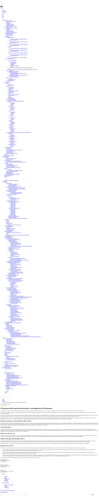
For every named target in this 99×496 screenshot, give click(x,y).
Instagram (12, 490)
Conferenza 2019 (11, 92)
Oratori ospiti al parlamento (11, 363)
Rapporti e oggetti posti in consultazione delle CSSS (19, 44)
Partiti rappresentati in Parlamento (12, 153)
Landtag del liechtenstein (13, 141)
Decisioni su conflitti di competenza (14, 239)
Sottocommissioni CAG (15, 42)
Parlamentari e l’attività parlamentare (15, 306)
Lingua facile (4, 12)
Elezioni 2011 (13, 213)
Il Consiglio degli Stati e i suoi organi (15, 269)
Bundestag (10, 133)
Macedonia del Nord (10, 388)
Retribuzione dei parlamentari (13, 305)
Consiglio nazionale (14, 266)
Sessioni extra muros (12, 191)
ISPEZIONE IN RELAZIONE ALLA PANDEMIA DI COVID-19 (22, 67)
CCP (9, 195)
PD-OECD (8, 379)
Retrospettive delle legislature (11, 190)
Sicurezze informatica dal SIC (13, 90)
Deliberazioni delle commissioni (16, 333)
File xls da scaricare (10, 159)
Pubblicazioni (11, 78)
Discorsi (6, 362)
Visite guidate (9, 339)
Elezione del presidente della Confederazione (18, 258)
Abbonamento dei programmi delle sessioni (16, 170)
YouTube (9, 490)
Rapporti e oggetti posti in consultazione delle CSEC (19, 52)
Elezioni (10, 257)
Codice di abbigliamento (15, 311)
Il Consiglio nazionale (8, 20)
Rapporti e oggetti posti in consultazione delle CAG (19, 41)
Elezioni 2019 (13, 209)
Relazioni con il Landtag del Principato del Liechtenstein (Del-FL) (17, 384)
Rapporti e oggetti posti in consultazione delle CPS (19, 54)
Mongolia (8, 387)
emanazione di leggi (14, 253)
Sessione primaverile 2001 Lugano (16, 192)
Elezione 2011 (13, 205)
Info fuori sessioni (9, 340)
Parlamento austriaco (12, 144)
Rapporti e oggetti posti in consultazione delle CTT (19, 48)
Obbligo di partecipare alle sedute (16, 312)
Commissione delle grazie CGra (14, 71)
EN (3, 17)
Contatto (3, 11)
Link (9, 93)
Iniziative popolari (14, 295)
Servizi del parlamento (12, 288)
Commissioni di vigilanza (11, 58)
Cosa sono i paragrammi (10, 166)
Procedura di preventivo (15, 242)
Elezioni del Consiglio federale (14, 216)
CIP (9, 56)
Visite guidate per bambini (11, 342)
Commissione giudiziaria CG (13, 72)
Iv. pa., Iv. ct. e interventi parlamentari (15, 281)
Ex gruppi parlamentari (12, 185)
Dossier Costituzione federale (13, 332)
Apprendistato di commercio (11, 358)
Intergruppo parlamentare (11, 327)
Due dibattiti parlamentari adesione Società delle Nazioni (20, 335)
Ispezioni (10, 97)
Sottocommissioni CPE (14, 39)
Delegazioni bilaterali (8, 380)
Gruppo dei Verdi (9, 151)
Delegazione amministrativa (11, 99)
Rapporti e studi (9, 326)
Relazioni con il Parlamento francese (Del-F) (14, 382)
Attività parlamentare (5, 156)
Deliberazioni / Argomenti (11, 348)
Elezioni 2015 (13, 214)
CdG (9, 61)
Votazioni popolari (8, 346)
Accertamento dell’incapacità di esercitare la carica (19, 297)
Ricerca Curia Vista (8, 175)
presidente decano (14, 263)
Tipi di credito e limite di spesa (16, 244)
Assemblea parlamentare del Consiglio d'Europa (14, 377)
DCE (9, 111)
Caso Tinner (11, 88)
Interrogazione (13, 282)
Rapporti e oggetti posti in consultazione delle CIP (19, 57)
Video (12, 115)
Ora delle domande (14, 283)
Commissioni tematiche (10, 37)
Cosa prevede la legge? (14, 199)
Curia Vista (6, 162)
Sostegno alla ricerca (10, 350)
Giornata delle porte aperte (11, 343)
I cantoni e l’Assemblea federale (14, 301)
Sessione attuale (9, 169)
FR (3, 14)
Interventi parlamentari (14, 298)
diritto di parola (13, 313)
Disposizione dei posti (10, 25)
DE (3, 13)
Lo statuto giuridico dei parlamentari (14, 316)
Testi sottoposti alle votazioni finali (12, 171)
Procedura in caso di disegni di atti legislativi (16, 280)
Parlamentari (9, 304)
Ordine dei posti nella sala (15, 314)
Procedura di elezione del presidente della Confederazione (18, 218)
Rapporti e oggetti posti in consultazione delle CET (19, 50)
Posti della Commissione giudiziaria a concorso (18, 73)
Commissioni (7, 36)
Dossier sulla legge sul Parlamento (14, 330)
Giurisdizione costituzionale (15, 300)
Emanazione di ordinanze (15, 256)
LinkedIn (2, 490)
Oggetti (8, 221)
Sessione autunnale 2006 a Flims (16, 193)
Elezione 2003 (13, 203)
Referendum (13, 294)
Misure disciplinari (14, 309)
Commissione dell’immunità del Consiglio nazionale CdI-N (18, 75)
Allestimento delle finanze (13, 241)
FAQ (7, 391)
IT (2, 15)
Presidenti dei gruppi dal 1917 (13, 184)
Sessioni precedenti (10, 172)
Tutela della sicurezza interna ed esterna (15, 260)
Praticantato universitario (11, 359)
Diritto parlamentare (10, 329)
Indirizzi (6, 154)
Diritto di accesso (11, 95)
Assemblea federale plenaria (9, 33)
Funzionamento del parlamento (12, 275)
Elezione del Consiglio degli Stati (14, 208)
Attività (12, 104)
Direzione (8, 227)
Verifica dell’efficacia (12, 240)
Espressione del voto (14, 315)
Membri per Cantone (10, 24)
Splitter (8, 233)
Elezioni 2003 (13, 211)
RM (3, 16)
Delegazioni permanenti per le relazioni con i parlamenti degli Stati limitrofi (19, 132)
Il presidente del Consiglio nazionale (17, 267)
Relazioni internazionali (6, 367)
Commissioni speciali (10, 80)
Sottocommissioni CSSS (15, 45)
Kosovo (8, 389)
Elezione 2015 (13, 206)
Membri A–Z (9, 23)
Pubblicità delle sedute (14, 293)
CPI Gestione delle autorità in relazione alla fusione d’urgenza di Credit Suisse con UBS (23, 69)
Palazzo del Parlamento (8, 231)
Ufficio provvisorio (14, 268)
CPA (7, 77)
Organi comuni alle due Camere (14, 274)
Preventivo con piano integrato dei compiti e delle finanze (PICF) (21, 246)
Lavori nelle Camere (12, 276)
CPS (9, 53)
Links (12, 66)
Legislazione (11, 250)
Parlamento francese (12, 136)
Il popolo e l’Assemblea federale (14, 290)
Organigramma (9, 229)
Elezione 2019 (13, 207)
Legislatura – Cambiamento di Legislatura (11, 180)
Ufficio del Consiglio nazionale (16, 264)
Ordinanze (12, 255)
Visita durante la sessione (11, 341)
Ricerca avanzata (9, 35)
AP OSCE (10, 127)
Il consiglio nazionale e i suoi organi (14, 262)
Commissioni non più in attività (12, 194)
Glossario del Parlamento (9, 321)
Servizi (3, 337)
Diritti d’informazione (14, 310)
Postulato (12, 286)
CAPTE (10, 46)
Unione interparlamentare (11, 374)
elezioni (6, 176)
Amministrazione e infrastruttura (12, 287)
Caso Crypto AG (11, 87)
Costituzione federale (14, 252)
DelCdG (8, 86)
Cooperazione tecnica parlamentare (10, 385)
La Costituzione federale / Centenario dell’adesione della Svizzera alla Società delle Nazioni (26, 336)
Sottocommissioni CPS (14, 55)
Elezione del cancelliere (12, 217)
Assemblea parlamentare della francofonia (13, 375)
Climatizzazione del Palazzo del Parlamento (14, 232)
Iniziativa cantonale (14, 303)
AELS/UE (10, 106)
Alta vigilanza (11, 249)
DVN (10, 196)
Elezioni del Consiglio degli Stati (16, 302)
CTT (9, 47)
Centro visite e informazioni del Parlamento (12, 365)
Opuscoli (8, 324)
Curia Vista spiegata (10, 164)
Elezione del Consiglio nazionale (14, 201)
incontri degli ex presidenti (13, 189)
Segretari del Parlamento (11, 230)
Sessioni (6, 168)
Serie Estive (6, 364)
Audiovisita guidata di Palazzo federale (13, 344)
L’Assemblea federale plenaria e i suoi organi (16, 272)
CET (9, 49)
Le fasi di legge (11, 331)
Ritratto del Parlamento (8, 237)
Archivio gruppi (9, 183)
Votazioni (6, 157)
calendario (12, 124)
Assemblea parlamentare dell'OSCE (12, 376)
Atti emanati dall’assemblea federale (14, 279)
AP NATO (10, 120)
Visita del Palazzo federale (9, 338)
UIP (9, 116)
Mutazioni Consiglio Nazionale (12, 26)
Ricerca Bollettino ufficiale (9, 174)
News (5, 351)
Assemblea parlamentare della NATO (13, 378)
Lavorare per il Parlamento (11, 228)
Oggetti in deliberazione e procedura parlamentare (15, 278)
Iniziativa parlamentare (14, 285)
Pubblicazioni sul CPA (12, 79)
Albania (8, 386)
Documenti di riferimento (15, 65)
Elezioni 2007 (13, 212)
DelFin (8, 83)
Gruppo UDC (9, 148)
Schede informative (10, 325)
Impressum (6, 479)
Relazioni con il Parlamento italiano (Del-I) (14, 383)
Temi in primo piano (8, 352)
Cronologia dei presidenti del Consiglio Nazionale (17, 187)
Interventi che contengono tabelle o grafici (13, 167)
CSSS (10, 43)
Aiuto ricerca (7, 353)
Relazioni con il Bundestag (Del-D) (12, 381)
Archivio (6, 182)
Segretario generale (10, 226)
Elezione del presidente (12, 215)
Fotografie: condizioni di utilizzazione (13, 356)
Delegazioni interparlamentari (9, 372)
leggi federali (13, 251)
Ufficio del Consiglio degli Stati (12, 27)
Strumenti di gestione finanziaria (16, 243)
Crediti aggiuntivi (13, 245)
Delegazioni (6, 82)
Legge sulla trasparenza (8, 361)
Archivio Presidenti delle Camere (12, 186)
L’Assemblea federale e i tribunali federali (15, 299)
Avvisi (6, 354)
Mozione (12, 284)
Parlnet (3, 10)
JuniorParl (6, 486)
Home (3, 399)
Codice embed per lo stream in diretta (15, 224)
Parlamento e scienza (10, 236)
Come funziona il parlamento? (9, 328)
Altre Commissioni (10, 70)
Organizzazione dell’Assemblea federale (13, 261)
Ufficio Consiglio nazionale (11, 21)
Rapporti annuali (11, 98)
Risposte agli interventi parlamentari (12, 165)
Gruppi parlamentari (8, 147)
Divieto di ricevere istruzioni (15, 318)
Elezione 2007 (13, 204)
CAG (9, 40)
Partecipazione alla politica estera (14, 248)
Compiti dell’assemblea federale (12, 238)
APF (9, 101)
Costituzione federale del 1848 (16, 334)
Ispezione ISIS (11, 91)
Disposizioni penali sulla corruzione (16, 319)
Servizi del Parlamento (8, 225)
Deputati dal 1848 (9, 34)
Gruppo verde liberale (10, 152)
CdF (9, 59)
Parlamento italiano (12, 138)
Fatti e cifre (6, 219)
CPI (9, 68)
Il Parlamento (4, 181)
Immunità (12, 317)
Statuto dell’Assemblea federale (12, 289)
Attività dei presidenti (8, 368)
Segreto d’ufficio (13, 307)
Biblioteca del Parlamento (9, 349)
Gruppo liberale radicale (10, 150)
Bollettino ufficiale (8, 160)
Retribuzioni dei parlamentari (9, 155)
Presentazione (13, 102)
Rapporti (12, 64)
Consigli (8, 220)
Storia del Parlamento (8, 235)
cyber (9, 96)
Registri (6, 392)
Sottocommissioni (13, 60)
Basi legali (12, 105)
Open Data (8, 223)
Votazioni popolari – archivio (11, 347)
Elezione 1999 (13, 202)
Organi (3, 19)
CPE (9, 38)
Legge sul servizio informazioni (14, 94)
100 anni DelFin (11, 85)
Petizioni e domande (14, 291)
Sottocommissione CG (14, 74)
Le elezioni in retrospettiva (11, 200)
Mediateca (6, 355)
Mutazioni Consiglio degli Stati (12, 32)
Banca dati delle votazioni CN (11, 158)
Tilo (7, 234)
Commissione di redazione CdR (14, 76)
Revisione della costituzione (15, 254)
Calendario (12, 103)
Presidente (8, 22)
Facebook (6, 490)
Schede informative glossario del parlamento (14, 322)
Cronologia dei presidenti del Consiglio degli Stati (17, 188)
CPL (9, 81)
